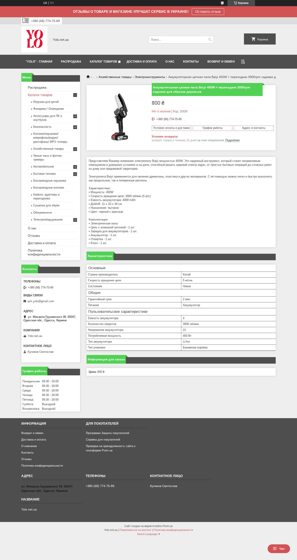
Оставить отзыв (208, 11)
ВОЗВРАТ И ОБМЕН (221, 61)
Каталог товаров (40, 95)
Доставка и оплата (42, 243)
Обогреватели (42, 212)
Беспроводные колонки (48, 187)
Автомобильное (43, 166)
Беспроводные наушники (49, 180)
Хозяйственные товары (115, 77)
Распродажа (37, 87)
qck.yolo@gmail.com (41, 301)
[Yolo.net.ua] (34, 40)
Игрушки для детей (46, 101)
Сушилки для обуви (46, 205)
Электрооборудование (48, 219)
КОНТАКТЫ (191, 61)
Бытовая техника (44, 173)
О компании (29, 446)
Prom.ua (168, 526)
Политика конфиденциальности (44, 252)
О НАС (169, 61)
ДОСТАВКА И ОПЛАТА (142, 61)
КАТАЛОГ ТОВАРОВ (103, 61)
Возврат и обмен (32, 433)
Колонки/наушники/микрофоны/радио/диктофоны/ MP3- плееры (50, 137)
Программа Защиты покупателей (107, 433)
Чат (282, 548)
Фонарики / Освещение (48, 108)
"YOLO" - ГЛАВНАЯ (39, 61)
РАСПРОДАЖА (71, 61)
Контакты (27, 452)
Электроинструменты (150, 77)
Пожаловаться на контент (135, 530)
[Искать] (210, 39)
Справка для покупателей (103, 439)
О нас (32, 228)
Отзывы (34, 235)
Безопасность (42, 126)
